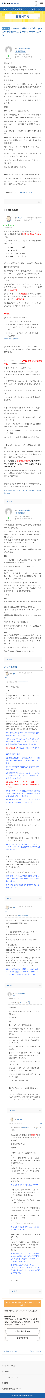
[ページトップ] (40, 1393)
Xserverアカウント (11, 338)
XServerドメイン (25, 192)
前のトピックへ (11, 1351)
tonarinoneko (24, 48)
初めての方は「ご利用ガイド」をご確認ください (23, 9)
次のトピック (35, 1351)
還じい (20, 217)
